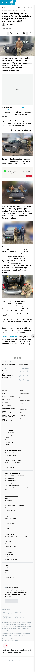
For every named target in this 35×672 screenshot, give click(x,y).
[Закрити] (31, 644)
